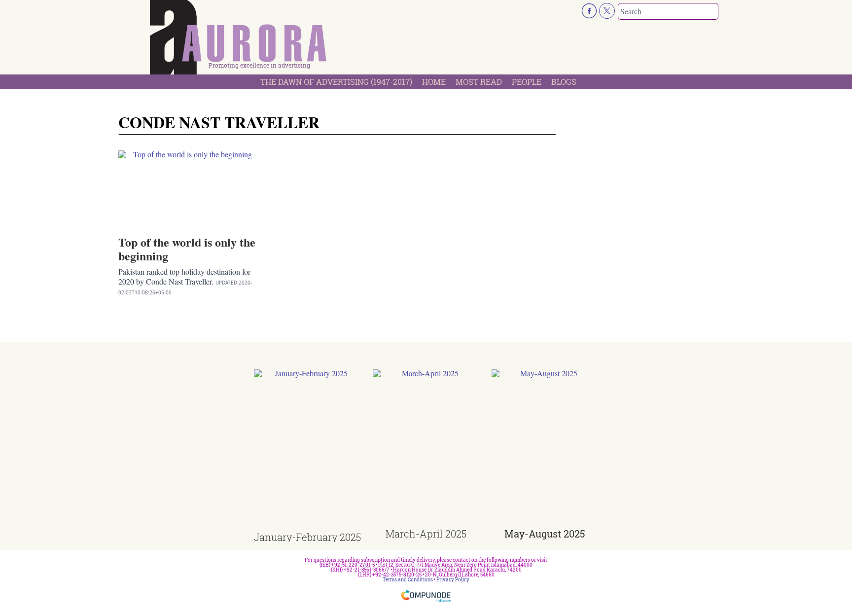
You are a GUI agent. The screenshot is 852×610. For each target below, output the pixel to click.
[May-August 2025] (545, 449)
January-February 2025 (307, 537)
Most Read (479, 81)
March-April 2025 (426, 533)
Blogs (563, 81)
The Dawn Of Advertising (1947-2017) (336, 81)
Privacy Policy (452, 579)
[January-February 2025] (307, 451)
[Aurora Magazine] (238, 40)
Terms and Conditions (408, 579)
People (526, 81)
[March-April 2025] (426, 449)
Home (434, 81)
